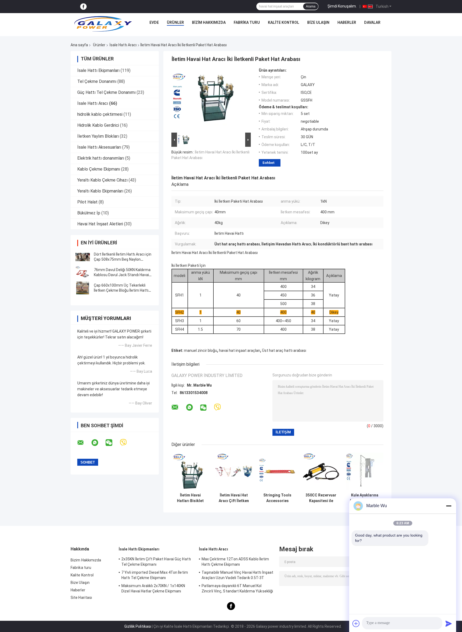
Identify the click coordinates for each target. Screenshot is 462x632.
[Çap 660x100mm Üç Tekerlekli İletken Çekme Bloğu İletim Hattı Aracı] (82, 288)
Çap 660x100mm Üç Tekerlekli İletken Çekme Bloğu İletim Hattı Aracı (121, 290)
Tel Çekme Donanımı (96, 81)
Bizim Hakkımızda (209, 22)
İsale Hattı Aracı (123, 45)
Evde (154, 22)
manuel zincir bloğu (200, 350)
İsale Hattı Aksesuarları (99, 147)
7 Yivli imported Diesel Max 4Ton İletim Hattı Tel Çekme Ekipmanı (154, 575)
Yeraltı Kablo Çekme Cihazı (102, 180)
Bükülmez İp (88, 212)
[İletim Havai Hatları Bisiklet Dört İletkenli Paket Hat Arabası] (190, 471)
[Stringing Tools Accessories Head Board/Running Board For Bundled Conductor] (277, 471)
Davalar (372, 22)
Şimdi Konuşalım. (342, 6)
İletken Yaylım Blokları (98, 136)
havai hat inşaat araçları (239, 350)
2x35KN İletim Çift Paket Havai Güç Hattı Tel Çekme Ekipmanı (156, 562)
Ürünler (175, 22)
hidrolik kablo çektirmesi (99, 114)
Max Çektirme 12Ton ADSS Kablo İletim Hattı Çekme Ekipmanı (235, 562)
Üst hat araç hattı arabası (284, 350)
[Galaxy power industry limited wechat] (112, 443)
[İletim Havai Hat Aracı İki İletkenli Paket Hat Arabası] (208, 99)
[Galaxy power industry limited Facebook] (83, 6)
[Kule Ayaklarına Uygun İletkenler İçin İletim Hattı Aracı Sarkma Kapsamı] (364, 471)
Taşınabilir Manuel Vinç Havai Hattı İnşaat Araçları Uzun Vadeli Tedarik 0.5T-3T (237, 575)
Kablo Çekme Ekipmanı (98, 169)
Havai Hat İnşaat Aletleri (100, 223)
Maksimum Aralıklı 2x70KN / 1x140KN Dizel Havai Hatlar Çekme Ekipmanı (153, 588)
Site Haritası (81, 597)
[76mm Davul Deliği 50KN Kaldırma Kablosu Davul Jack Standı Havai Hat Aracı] (82, 272)
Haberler (346, 22)
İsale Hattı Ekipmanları (98, 70)
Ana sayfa (79, 45)
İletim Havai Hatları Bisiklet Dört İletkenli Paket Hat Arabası (190, 498)
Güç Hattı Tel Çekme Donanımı (106, 92)
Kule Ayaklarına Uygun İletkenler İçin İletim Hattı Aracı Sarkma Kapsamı (364, 498)
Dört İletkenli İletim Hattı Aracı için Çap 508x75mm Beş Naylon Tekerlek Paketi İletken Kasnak (122, 259)
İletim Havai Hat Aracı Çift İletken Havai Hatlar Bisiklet (234, 498)
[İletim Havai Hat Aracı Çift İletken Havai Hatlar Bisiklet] (234, 471)
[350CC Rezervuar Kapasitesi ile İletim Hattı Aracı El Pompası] (321, 471)
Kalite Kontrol (283, 22)
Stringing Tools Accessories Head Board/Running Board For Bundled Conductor (277, 498)
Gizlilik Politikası (137, 626)
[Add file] (356, 623)
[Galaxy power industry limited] (103, 24)
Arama (310, 6)
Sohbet (268, 163)
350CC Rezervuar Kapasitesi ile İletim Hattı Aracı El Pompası (321, 498)
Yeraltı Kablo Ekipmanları (100, 191)
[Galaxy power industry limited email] (84, 443)
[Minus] (448, 506)
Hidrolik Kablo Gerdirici (98, 125)
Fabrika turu (247, 22)
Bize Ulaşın (318, 22)
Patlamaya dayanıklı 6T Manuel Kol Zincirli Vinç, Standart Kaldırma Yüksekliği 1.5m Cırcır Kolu (237, 589)
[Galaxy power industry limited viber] (126, 442)
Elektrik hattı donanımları (100, 158)
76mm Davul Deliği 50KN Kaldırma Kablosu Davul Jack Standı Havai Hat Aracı (122, 275)
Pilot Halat (87, 202)
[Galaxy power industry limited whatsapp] (98, 443)
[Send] (448, 623)
